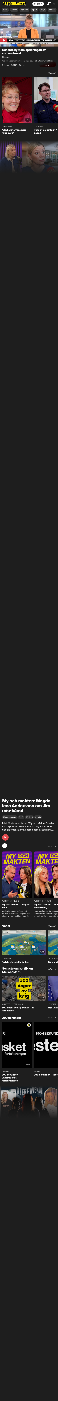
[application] (29, 30)
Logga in (38, 4)
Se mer (48, 66)
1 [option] (4, 845)
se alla (52, 73)
